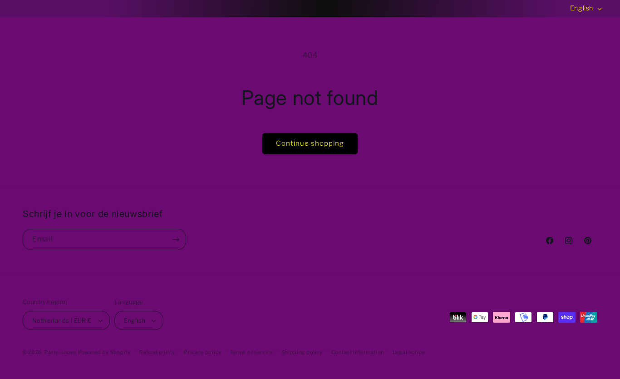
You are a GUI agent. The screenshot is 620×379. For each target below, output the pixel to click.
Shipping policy (302, 352)
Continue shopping (310, 143)
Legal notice (409, 352)
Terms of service (251, 352)
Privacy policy (202, 352)
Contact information (357, 352)
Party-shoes (60, 352)
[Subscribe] (176, 239)
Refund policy (157, 352)
